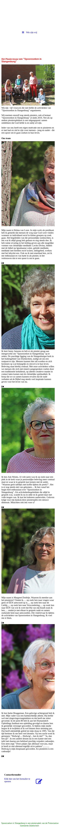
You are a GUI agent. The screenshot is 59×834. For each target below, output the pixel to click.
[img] (29, 8)
